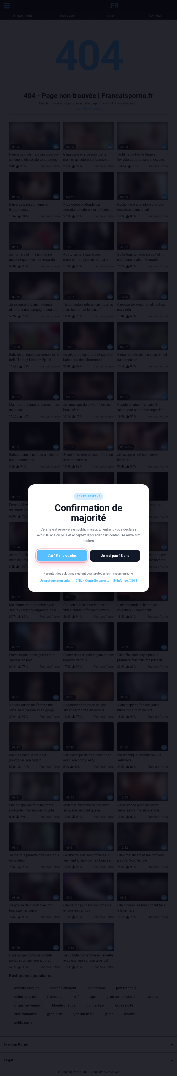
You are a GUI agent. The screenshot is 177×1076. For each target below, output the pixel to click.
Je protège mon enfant (56, 580)
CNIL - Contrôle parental (93, 580)
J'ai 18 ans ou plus (62, 555)
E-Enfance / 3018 (125, 580)
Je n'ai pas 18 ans (115, 555)
